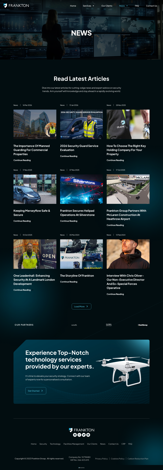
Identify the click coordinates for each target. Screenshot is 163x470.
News (122, 5)
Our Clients (106, 5)
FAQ (137, 5)
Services (87, 5)
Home (73, 5)
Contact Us (151, 5)
